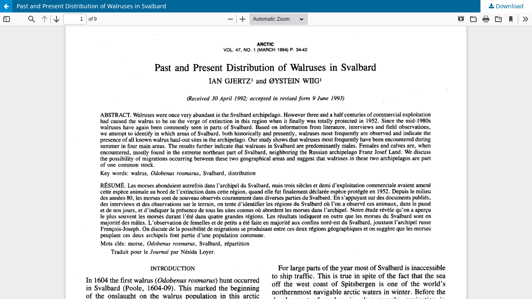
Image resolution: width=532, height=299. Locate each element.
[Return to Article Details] (6, 6)
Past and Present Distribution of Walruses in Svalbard (91, 6)
